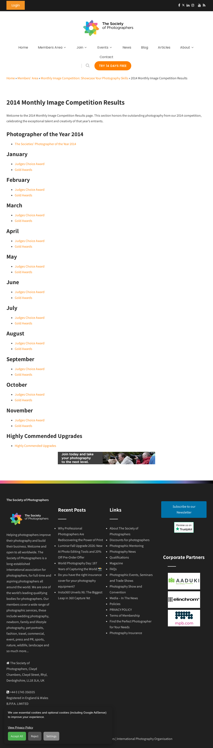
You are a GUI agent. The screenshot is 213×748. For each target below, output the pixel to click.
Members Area (50, 47)
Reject (34, 736)
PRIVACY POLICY (121, 609)
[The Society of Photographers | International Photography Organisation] (108, 39)
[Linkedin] (188, 5)
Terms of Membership (125, 615)
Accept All (17, 736)
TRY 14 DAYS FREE (113, 66)
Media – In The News (124, 598)
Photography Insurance (126, 633)
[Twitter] (183, 5)
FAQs (113, 569)
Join (80, 47)
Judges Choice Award (30, 164)
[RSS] (204, 5)
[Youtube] (199, 5)
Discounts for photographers (130, 540)
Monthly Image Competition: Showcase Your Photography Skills (84, 78)
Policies (115, 604)
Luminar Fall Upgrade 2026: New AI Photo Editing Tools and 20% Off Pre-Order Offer (80, 552)
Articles (164, 47)
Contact (106, 57)
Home (23, 47)
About (185, 47)
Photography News (123, 551)
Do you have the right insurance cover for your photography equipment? (80, 581)
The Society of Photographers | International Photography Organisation (123, 739)
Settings (51, 736)
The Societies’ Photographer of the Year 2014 (45, 144)
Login (15, 5)
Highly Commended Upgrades (35, 446)
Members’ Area (27, 78)
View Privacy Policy (20, 727)
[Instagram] (192, 5)
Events (102, 47)
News (127, 47)
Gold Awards (23, 169)
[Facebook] (179, 5)
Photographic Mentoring (127, 546)
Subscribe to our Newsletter (184, 509)
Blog (144, 47)
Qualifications (119, 557)
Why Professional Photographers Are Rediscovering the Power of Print (80, 534)
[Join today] (106, 463)
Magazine (116, 563)
